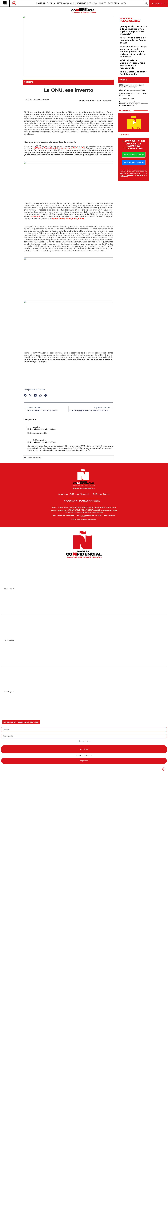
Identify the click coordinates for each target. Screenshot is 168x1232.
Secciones (8, 588)
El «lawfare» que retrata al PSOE (132, 90)
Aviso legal (8, 692)
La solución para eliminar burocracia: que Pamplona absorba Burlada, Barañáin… (133, 103)
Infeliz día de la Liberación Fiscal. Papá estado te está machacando (132, 64)
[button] (25, 395)
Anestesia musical (126, 98)
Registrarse (84, 761)
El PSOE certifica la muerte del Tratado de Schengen (131, 86)
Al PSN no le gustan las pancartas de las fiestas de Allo (133, 40)
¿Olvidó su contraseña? (84, 756)
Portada (82, 100)
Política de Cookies (101, 494)
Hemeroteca (9, 640)
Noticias (28, 82)
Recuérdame (85, 741)
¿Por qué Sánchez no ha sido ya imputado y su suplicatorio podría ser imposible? (133, 30)
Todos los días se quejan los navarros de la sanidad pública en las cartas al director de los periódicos (133, 51)
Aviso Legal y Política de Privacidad (74, 494)
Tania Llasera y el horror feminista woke (133, 73)
